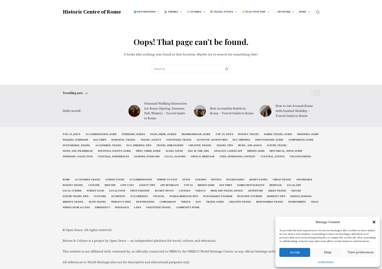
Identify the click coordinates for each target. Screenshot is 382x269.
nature (296, 190)
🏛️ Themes (171, 11)
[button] (374, 222)
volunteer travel (158, 207)
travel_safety (150, 139)
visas (314, 201)
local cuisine (72, 190)
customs (100, 196)
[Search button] (227, 69)
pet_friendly (241, 139)
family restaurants (250, 185)
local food (117, 190)
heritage (275, 185)
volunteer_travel (179, 139)
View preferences (360, 252)
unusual (159, 196)
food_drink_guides (163, 134)
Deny (327, 252)
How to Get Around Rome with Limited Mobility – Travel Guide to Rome (294, 111)
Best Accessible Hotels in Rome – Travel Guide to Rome (231, 111)
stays (186, 179)
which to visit (121, 201)
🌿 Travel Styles (221, 11)
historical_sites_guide (286, 151)
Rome (66, 179)
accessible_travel (108, 145)
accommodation (140, 179)
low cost (127, 185)
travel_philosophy (169, 145)
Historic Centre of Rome (92, 11)
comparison (167, 201)
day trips (225, 185)
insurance (122, 207)
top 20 (188, 185)
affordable (304, 179)
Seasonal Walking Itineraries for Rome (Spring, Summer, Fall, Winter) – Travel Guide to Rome (165, 110)
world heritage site (184, 196)
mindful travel (73, 201)
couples (184, 190)
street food (95, 190)
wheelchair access (76, 207)
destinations (145, 201)
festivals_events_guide (114, 151)
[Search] (317, 12)
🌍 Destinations (145, 11)
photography (140, 190)
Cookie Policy (326, 261)
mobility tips (276, 196)
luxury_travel (277, 145)
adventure (255, 190)
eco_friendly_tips (139, 145)
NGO (198, 201)
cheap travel (282, 179)
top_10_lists (71, 134)
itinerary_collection (78, 156)
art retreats (169, 185)
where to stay (167, 179)
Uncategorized (300, 156)
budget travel (73, 185)
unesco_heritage (203, 156)
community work (188, 207)
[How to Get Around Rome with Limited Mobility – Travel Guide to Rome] (266, 111)
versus (186, 201)
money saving (258, 179)
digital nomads (301, 196)
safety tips (147, 185)
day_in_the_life (198, 151)
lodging (200, 179)
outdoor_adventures (212, 139)
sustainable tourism (217, 196)
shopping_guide (308, 134)
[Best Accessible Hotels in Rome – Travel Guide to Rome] (200, 111)
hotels (216, 179)
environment (297, 201)
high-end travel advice (227, 190)
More (302, 11)
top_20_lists (224, 134)
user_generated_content (237, 156)
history (110, 185)
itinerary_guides (133, 134)
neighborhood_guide (195, 134)
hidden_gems (256, 151)
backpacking (235, 179)
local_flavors (175, 156)
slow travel (97, 201)
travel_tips (224, 145)
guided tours (114, 179)
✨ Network (282, 11)
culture (94, 185)
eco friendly (139, 196)
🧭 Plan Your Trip (253, 11)
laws (137, 207)
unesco (200, 190)
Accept (295, 252)
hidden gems (206, 185)
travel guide (215, 201)
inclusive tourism (249, 196)
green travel (277, 190)
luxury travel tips (76, 196)
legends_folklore (147, 156)
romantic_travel (123, 139)
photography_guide (269, 139)
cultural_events (272, 156)
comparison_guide (301, 139)
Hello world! (72, 111)
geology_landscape (228, 151)
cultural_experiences (113, 156)
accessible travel (87, 179)
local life (294, 185)
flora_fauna (174, 151)
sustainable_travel (76, 145)
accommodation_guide (101, 134)
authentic (118, 196)
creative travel (240, 201)
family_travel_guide (278, 134)
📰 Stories (194, 11)
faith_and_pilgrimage (78, 151)
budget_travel (248, 134)
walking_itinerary (75, 139)
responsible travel (269, 201)
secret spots (164, 190)
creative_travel (199, 145)
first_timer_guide (148, 151)
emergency (102, 207)
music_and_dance (250, 145)
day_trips (99, 139)
